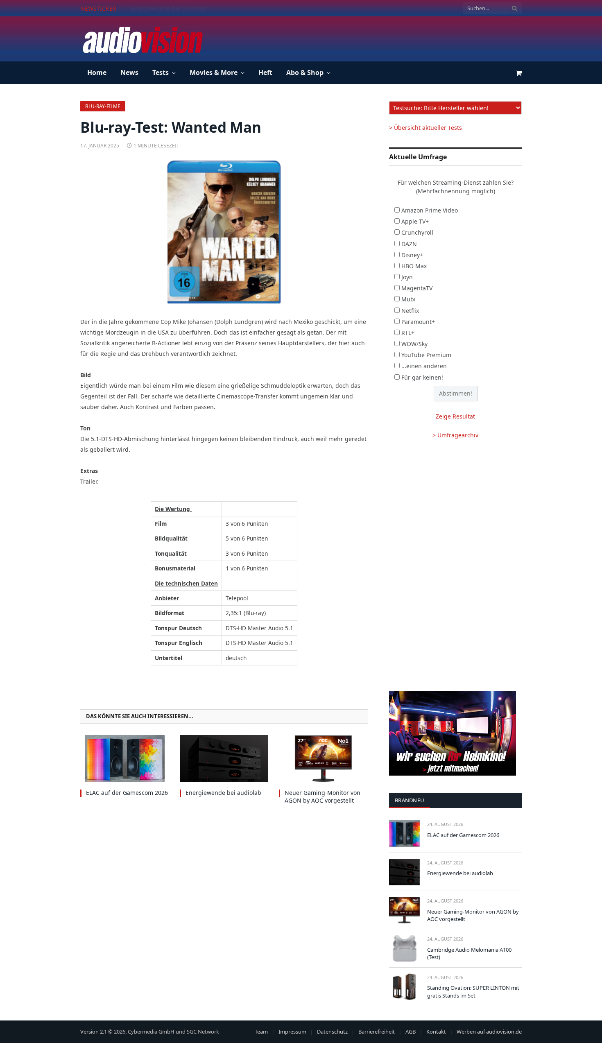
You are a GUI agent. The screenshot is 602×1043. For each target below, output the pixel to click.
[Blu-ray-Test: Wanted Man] (224, 231)
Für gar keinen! (422, 377)
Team (261, 1031)
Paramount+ (418, 322)
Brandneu (409, 800)
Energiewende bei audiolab (168, 8)
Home (96, 72)
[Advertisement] (373, 37)
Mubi (408, 299)
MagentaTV (416, 288)
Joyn (407, 277)
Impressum (292, 1031)
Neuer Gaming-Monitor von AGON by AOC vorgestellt (322, 796)
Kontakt (436, 1031)
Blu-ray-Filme (102, 106)
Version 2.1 (93, 1031)
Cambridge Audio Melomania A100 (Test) (469, 953)
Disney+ (412, 255)
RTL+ (407, 333)
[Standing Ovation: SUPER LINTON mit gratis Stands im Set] (404, 986)
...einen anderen (424, 366)
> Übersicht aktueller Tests (425, 127)
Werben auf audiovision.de (489, 1031)
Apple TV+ (415, 221)
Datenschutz (332, 1031)
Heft (265, 72)
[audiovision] (142, 39)
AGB (410, 1031)
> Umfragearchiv (455, 435)
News (129, 72)
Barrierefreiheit (376, 1031)
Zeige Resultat (455, 416)
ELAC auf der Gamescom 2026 (127, 792)
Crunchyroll (417, 232)
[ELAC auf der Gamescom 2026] (124, 758)
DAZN (409, 244)
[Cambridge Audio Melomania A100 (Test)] (404, 948)
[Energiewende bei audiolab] (224, 758)
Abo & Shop (305, 72)
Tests (160, 72)
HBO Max (414, 266)
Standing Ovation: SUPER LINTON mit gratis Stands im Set (473, 991)
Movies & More (214, 72)
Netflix (410, 310)
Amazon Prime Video (429, 210)
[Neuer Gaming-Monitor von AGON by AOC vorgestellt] (323, 758)
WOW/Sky (414, 344)
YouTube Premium (426, 355)
